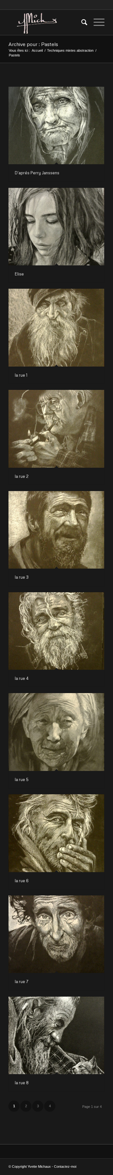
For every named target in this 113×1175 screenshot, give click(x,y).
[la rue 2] (56, 428)
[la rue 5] (56, 732)
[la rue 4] (56, 631)
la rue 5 (22, 779)
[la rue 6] (56, 833)
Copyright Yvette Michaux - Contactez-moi (44, 1166)
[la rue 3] (56, 530)
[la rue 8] (56, 1035)
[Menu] (96, 22)
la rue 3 (22, 577)
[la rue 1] (56, 327)
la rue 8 (22, 1082)
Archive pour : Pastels (33, 44)
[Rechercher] (81, 22)
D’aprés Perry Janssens (37, 172)
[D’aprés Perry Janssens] (56, 125)
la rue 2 (22, 476)
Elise (19, 273)
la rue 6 (22, 880)
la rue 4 (22, 678)
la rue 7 (22, 981)
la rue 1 (21, 375)
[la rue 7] (56, 934)
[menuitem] (81, 22)
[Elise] (56, 226)
